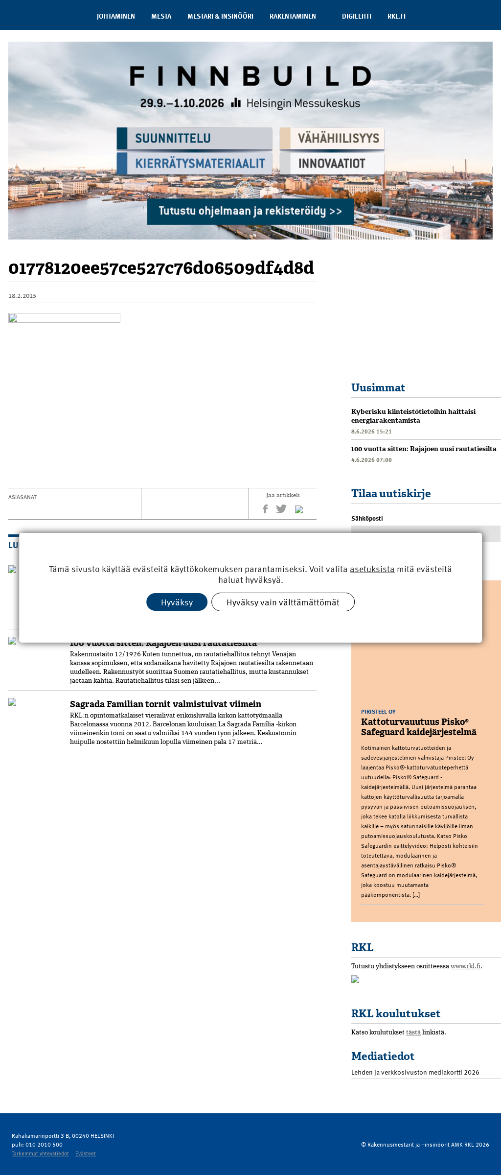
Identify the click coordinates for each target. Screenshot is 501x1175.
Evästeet (85, 1153)
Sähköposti (367, 518)
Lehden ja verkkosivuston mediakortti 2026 (415, 1072)
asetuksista (372, 568)
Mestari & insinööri (220, 16)
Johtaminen (116, 16)
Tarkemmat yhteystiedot (40, 1153)
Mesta (161, 16)
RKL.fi (396, 16)
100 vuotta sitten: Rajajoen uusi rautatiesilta (163, 643)
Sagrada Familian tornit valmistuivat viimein (165, 704)
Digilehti (356, 16)
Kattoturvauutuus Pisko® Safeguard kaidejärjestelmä (419, 727)
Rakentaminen (293, 16)
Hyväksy (177, 601)
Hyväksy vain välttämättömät (283, 601)
